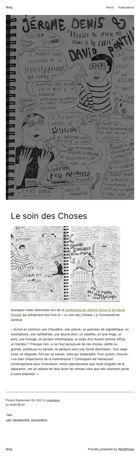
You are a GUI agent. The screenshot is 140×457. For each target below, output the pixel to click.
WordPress (126, 449)
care (8, 420)
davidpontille (21, 420)
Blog (9, 7)
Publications (126, 7)
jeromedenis (39, 420)
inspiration (53, 400)
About (110, 7)
